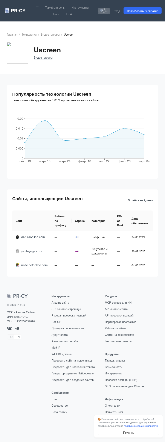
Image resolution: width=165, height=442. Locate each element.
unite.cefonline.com (34, 265)
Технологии (29, 34)
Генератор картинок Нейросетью (73, 373)
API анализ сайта (116, 309)
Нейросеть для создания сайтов (73, 380)
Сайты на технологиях (119, 335)
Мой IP (56, 347)
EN (18, 337)
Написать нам (114, 412)
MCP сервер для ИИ (118, 302)
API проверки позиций (119, 315)
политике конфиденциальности (141, 425)
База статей (59, 412)
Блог (56, 14)
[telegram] (17, 329)
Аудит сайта (60, 335)
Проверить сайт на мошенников (72, 360)
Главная (12, 34)
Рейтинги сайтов (115, 328)
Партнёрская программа (120, 322)
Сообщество (60, 405)
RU (10, 337)
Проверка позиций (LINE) (121, 380)
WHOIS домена (62, 354)
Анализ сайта (60, 302)
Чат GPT (57, 322)
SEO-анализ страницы (66, 309)
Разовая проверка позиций (69, 315)
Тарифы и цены (55, 7)
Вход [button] (116, 11)
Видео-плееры (50, 34)
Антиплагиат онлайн (65, 341)
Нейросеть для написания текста (73, 367)
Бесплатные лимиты (118, 341)
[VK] (9, 329)
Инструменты (80, 7)
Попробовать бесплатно (142, 11)
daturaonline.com (33, 237)
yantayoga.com (31, 251)
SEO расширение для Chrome (124, 386)
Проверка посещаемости (68, 328)
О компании (112, 405)
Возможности (113, 367)
